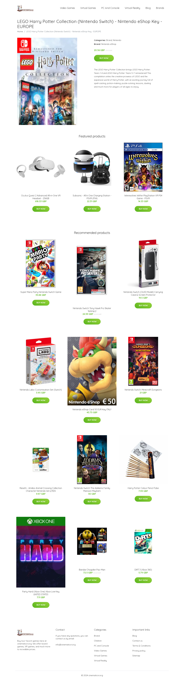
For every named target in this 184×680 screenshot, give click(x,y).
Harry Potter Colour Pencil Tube (143, 488)
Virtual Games (88, 8)
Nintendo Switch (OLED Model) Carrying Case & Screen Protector (143, 293)
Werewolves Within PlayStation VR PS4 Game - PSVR (143, 197)
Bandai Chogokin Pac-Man (92, 569)
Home (20, 31)
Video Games (67, 8)
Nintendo (117, 40)
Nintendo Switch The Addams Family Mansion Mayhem (92, 489)
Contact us (137, 640)
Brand (109, 40)
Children (98, 640)
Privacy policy (138, 650)
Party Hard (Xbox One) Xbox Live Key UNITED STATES (40, 593)
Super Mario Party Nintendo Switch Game (40, 292)
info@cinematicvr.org (66, 644)
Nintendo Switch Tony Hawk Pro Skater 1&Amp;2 (92, 309)
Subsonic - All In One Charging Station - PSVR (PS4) (92, 197)
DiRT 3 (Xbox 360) (143, 569)
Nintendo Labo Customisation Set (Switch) (41, 389)
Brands (160, 8)
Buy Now (104, 58)
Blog (148, 8)
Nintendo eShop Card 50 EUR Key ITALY (92, 409)
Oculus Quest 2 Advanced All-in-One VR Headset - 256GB (40, 197)
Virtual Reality (132, 8)
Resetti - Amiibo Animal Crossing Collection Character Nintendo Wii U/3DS (41, 489)
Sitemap (136, 655)
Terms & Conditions (141, 645)
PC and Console (110, 8)
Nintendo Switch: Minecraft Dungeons (143, 389)
